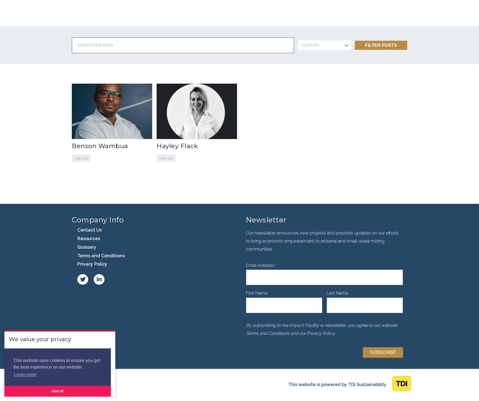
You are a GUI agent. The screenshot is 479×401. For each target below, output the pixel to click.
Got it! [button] (58, 391)
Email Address (261, 265)
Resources (88, 238)
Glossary (86, 247)
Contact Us (89, 230)
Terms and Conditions (101, 255)
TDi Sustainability (367, 384)
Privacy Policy (92, 264)
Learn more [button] (25, 374)
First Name (256, 293)
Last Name (337, 293)
